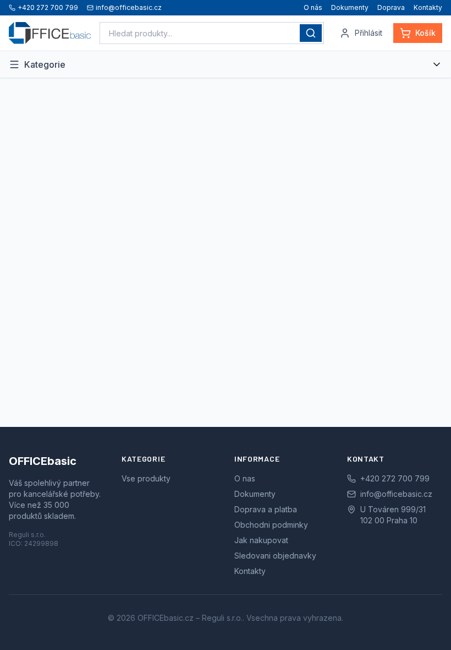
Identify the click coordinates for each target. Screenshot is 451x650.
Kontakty (428, 7)
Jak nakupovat (261, 540)
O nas (244, 478)
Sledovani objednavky (275, 555)
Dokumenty (350, 7)
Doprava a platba (265, 509)
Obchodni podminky (271, 524)
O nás (313, 7)
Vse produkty (146, 478)
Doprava (391, 7)
